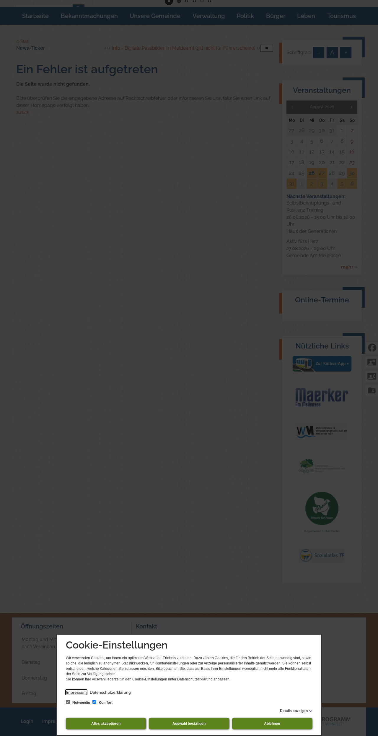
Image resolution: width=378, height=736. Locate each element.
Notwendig (81, 703)
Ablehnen (272, 724)
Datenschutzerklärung (110, 692)
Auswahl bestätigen (189, 724)
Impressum (76, 692)
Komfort (105, 703)
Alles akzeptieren (105, 724)
